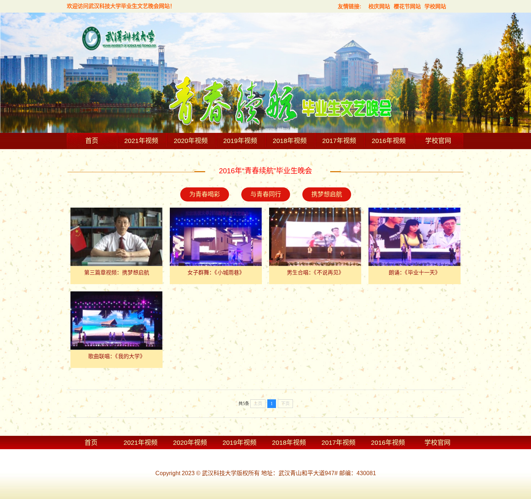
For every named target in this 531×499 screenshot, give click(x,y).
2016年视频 (389, 140)
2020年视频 (191, 140)
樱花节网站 (407, 6)
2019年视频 (240, 140)
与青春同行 (265, 194)
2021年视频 (141, 140)
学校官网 (438, 140)
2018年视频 (290, 140)
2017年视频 (339, 140)
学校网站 (435, 6)
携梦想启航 (326, 194)
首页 (91, 140)
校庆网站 (379, 6)
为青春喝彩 (204, 194)
